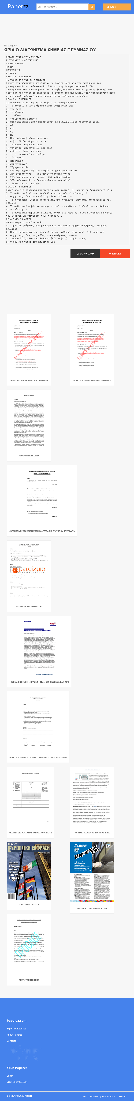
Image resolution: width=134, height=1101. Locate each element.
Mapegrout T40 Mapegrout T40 (92, 908)
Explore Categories (16, 1028)
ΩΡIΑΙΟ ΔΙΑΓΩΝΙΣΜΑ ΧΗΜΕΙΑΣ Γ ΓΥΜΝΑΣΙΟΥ (29, 380)
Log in (10, 1075)
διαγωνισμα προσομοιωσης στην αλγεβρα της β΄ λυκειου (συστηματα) (42, 531)
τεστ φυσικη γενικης (29, 980)
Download (86, 253)
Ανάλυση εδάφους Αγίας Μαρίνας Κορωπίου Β (30, 833)
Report (116, 253)
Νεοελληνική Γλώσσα (29, 456)
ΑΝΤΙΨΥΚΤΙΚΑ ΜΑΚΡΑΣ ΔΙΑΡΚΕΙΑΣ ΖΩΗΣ (92, 833)
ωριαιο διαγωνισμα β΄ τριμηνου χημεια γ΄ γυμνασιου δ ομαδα (38, 757)
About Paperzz (14, 1034)
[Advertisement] (67, 29)
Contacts (11, 1040)
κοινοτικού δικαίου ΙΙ (29, 904)
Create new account (17, 1081)
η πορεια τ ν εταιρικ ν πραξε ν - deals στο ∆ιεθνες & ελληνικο (39, 682)
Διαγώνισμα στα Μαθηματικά (29, 606)
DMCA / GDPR (108, 1096)
